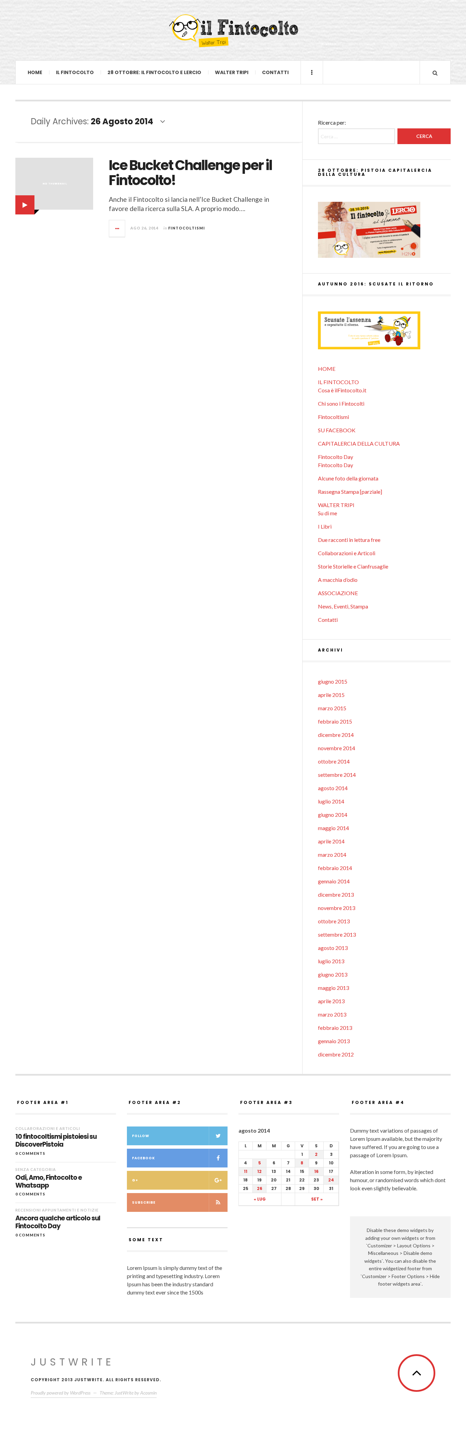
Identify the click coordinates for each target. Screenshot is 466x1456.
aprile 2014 (331, 841)
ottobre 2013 (334, 921)
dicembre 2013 (336, 894)
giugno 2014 (332, 814)
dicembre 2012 (336, 1054)
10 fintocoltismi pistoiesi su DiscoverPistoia (56, 1141)
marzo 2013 (332, 1014)
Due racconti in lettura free (349, 539)
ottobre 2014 (334, 761)
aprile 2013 (331, 1001)
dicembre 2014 (336, 734)
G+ (135, 1180)
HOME (35, 72)
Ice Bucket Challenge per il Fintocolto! (190, 173)
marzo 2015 (332, 708)
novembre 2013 (336, 908)
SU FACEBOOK (336, 430)
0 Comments (30, 1153)
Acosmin (148, 1393)
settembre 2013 (337, 934)
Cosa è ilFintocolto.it (342, 390)
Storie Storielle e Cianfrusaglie (353, 566)
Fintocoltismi (186, 228)
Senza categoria (35, 1169)
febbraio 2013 (335, 1027)
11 (245, 1171)
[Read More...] (117, 228)
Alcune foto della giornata (348, 478)
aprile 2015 (331, 694)
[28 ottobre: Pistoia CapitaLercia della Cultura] (384, 230)
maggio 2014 (333, 828)
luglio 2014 (331, 801)
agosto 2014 (333, 788)
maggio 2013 (333, 987)
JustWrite (72, 1362)
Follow (140, 1135)
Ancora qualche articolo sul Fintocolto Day (57, 1222)
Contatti (328, 619)
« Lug (260, 1199)
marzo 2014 (332, 854)
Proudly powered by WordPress (60, 1393)
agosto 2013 (333, 947)
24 (331, 1180)
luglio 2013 (331, 961)
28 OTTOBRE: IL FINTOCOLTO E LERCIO (154, 72)
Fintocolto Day (335, 456)
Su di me (327, 513)
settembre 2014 (337, 774)
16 (316, 1171)
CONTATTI (275, 72)
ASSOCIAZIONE (338, 593)
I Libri (325, 526)
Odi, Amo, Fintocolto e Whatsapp (48, 1182)
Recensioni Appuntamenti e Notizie (57, 1210)
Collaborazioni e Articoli (346, 553)
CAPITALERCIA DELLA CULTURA (359, 443)
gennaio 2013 (334, 1041)
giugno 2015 (332, 681)
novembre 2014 (336, 748)
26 (259, 1188)
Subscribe (144, 1202)
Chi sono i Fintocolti (341, 403)
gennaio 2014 (334, 881)
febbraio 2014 (335, 868)
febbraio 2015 (335, 721)
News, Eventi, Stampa (343, 606)
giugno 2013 (332, 974)
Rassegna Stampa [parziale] (350, 491)
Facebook (143, 1158)
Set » (317, 1199)
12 (259, 1171)
